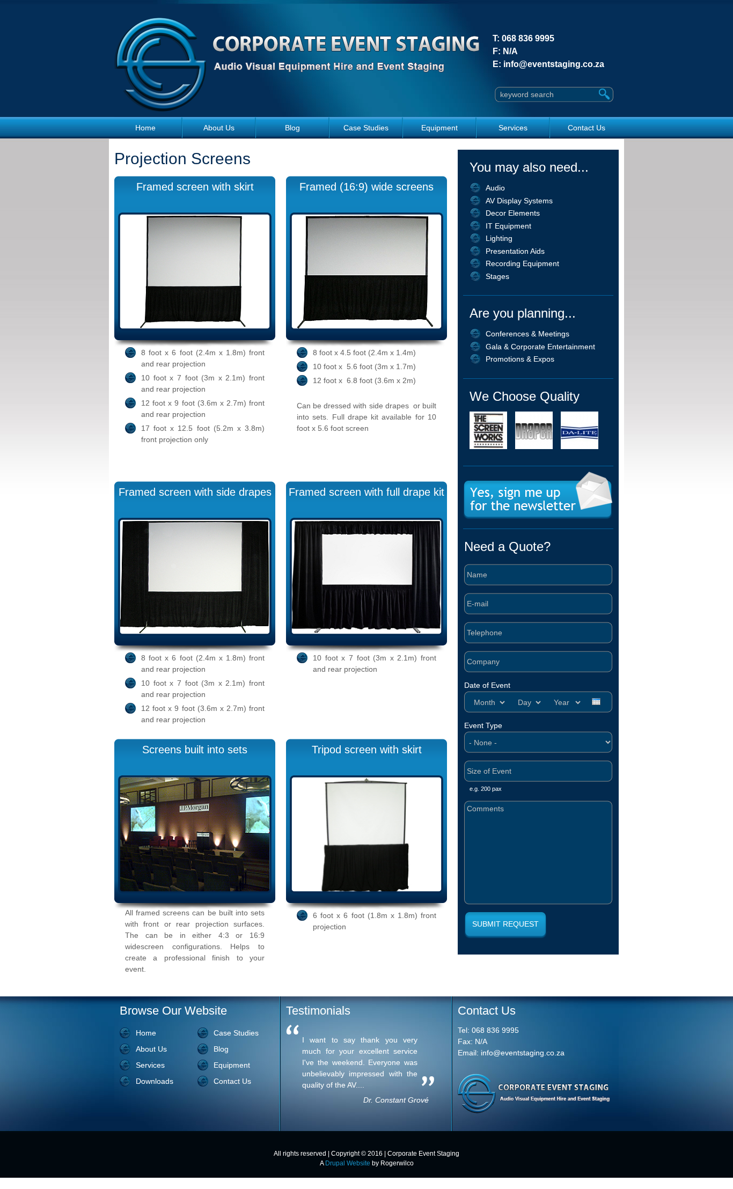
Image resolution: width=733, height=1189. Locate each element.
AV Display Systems (519, 200)
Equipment (439, 127)
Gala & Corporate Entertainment (540, 346)
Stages (497, 276)
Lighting (499, 238)
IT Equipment (508, 226)
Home (145, 127)
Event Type (483, 725)
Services (513, 127)
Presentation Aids (515, 251)
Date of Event (487, 685)
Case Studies (366, 127)
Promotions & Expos (520, 359)
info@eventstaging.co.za (553, 64)
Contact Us (586, 127)
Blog (292, 127)
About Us (218, 127)
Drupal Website (347, 1163)
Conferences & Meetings (527, 333)
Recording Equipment (522, 263)
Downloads (154, 1081)
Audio (495, 188)
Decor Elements (513, 213)
